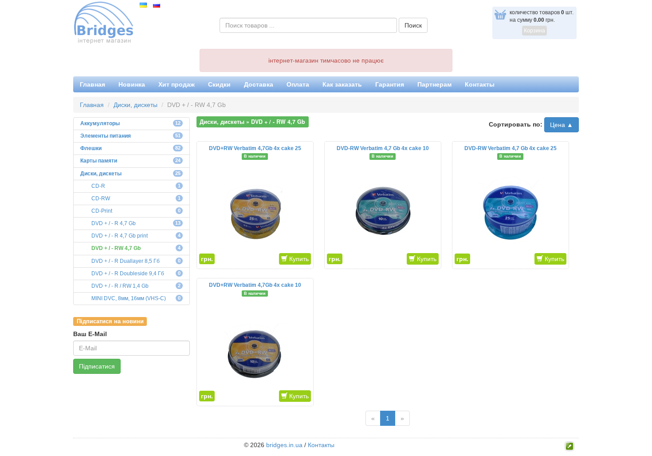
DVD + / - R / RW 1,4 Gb (120, 286)
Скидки (219, 84)
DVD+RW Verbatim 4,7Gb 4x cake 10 (255, 285)
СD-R (98, 186)
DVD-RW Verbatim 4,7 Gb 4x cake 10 (383, 148)
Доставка (258, 84)
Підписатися (97, 366)
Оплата (298, 84)
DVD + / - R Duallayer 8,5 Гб (125, 261)
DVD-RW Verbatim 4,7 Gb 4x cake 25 (510, 148)
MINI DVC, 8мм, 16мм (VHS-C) (128, 298)
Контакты (480, 84)
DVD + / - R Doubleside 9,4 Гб (127, 273)
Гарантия (389, 84)
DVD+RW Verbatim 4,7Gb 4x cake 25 (255, 148)
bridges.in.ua (284, 444)
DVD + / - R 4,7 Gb (113, 223)
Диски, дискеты (135, 104)
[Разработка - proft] (569, 445)
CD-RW (100, 198)
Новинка (131, 84)
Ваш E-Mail (90, 333)
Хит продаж (176, 84)
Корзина (534, 31)
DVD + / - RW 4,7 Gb (116, 248)
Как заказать (342, 84)
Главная (92, 84)
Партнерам (434, 84)
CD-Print (101, 211)
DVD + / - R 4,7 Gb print (119, 236)
